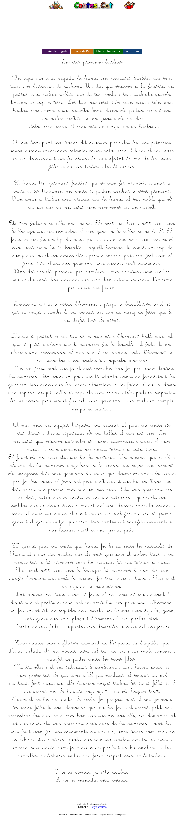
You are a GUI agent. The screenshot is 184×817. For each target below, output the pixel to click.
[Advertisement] (92, 28)
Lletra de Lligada (56, 51)
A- (137, 51)
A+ (128, 51)
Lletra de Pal (81, 51)
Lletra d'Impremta (108, 51)
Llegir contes (98, 807)
